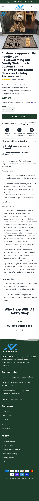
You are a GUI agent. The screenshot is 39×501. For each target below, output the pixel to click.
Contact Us (6, 416)
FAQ (3, 424)
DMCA (4, 462)
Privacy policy (7, 445)
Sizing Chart (6, 428)
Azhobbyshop (16, 478)
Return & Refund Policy (11, 449)
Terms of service (8, 441)
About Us (5, 411)
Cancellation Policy (9, 454)
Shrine (31, 478)
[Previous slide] (17, 330)
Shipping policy (8, 458)
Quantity (5, 106)
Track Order (6, 420)
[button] (2, 7)
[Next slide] (22, 330)
